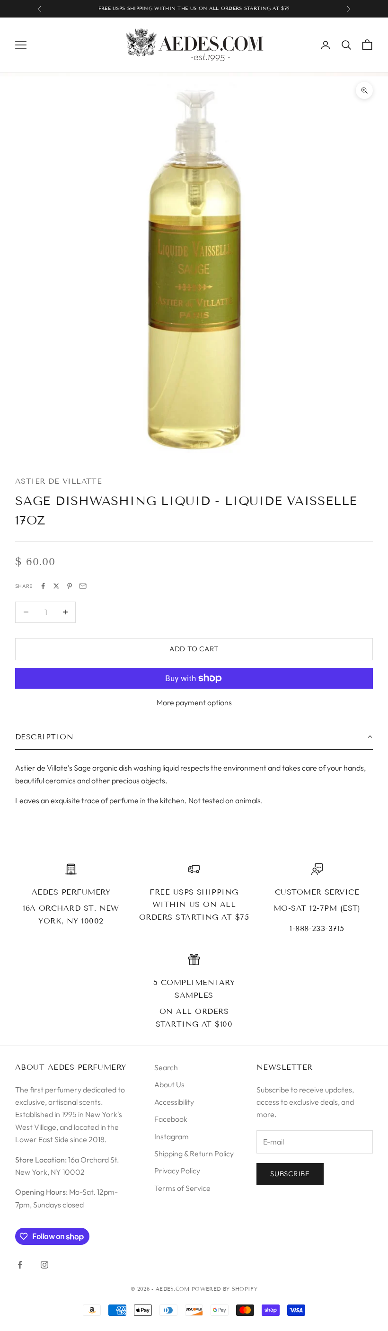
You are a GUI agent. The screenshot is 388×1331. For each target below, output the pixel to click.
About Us (169, 1084)
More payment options (194, 702)
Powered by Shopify (224, 1289)
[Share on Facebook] (43, 586)
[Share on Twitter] (56, 586)
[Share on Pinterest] (69, 586)
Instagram (171, 1136)
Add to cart (194, 648)
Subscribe (290, 1173)
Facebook (170, 1119)
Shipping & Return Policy (194, 1153)
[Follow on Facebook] (20, 1264)
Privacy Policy (177, 1170)
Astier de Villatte (58, 481)
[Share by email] (83, 586)
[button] (194, 737)
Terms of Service (182, 1188)
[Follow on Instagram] (44, 1264)
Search (166, 1067)
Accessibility (174, 1102)
